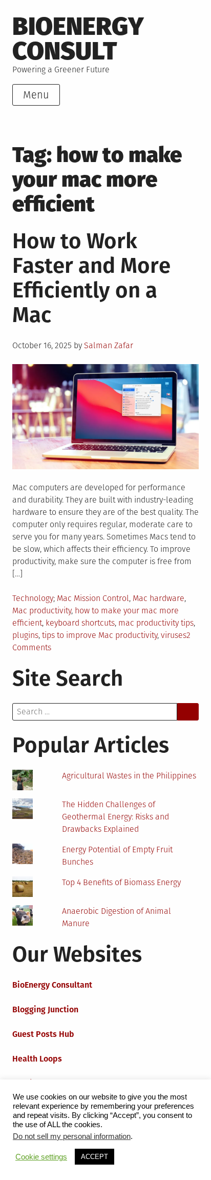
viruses (173, 635)
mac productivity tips (156, 623)
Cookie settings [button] (41, 1157)
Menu (36, 95)
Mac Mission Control (93, 598)
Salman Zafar (108, 345)
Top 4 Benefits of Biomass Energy (121, 882)
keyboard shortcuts (80, 623)
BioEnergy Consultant (52, 985)
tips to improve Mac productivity (99, 635)
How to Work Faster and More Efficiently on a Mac (91, 278)
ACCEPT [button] (94, 1157)
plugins (25, 635)
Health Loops (37, 1059)
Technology (32, 598)
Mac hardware (158, 598)
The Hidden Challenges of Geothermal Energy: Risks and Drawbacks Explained (115, 816)
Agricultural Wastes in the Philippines (129, 776)
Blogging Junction (45, 1009)
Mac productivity (41, 610)
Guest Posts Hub (43, 1034)
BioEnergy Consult (78, 38)
